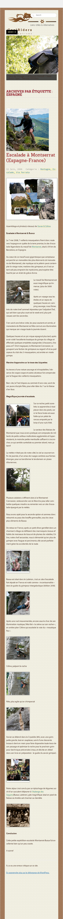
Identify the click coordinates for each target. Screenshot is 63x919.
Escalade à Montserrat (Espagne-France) (30, 157)
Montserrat (36, 247)
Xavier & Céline (44, 226)
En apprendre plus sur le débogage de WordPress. (27, 873)
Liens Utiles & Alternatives (42, 25)
